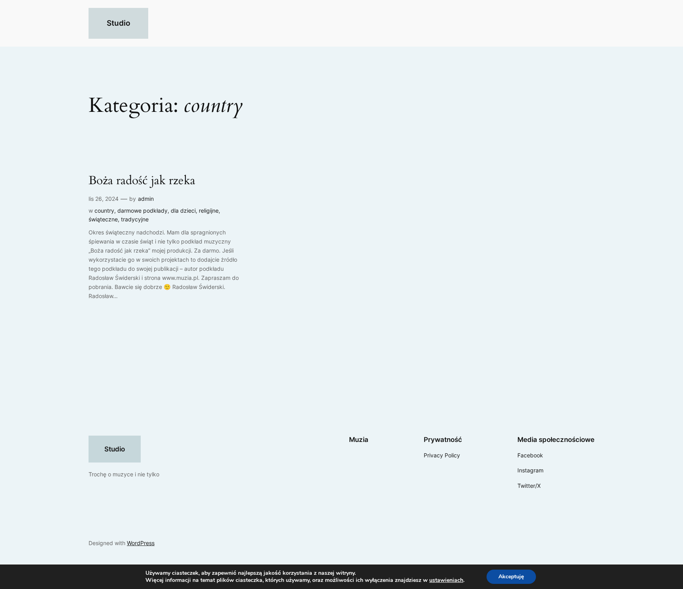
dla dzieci (183, 210)
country (104, 210)
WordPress (141, 543)
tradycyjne (135, 219)
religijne (209, 210)
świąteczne (103, 219)
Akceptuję (511, 576)
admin (146, 198)
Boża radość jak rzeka (142, 181)
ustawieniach (446, 580)
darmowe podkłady (142, 210)
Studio (118, 23)
